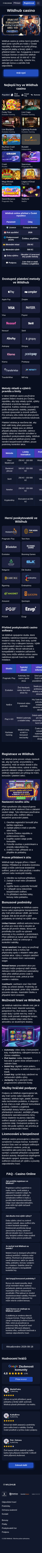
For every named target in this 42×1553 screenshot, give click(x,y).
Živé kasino (17, 95)
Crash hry (26, 95)
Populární (6, 95)
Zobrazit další (21, 1465)
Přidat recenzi (21, 1379)
